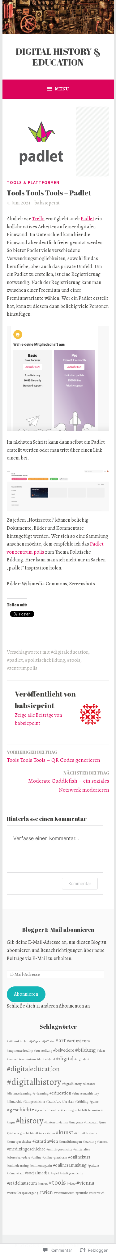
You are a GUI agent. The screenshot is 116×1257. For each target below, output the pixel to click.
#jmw (102, 1122)
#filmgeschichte (34, 1101)
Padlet (87, 218)
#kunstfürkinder (85, 1133)
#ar (52, 1041)
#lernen (102, 1141)
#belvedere (63, 1050)
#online (36, 1157)
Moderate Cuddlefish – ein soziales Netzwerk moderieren (68, 781)
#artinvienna (79, 1041)
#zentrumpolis (22, 668)
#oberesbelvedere (18, 1157)
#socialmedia (37, 1173)
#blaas (101, 1050)
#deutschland (46, 1059)
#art (60, 1040)
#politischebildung (45, 660)
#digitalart (82, 1059)
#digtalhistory (72, 1083)
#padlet (15, 660)
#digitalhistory (34, 1082)
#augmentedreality (20, 1050)
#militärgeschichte (59, 1149)
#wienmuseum (64, 1193)
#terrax (43, 1183)
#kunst (64, 1132)
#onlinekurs (79, 1157)
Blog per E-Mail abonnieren (58, 929)
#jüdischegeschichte (21, 1133)
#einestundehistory (85, 1093)
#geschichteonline (47, 1110)
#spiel (55, 1173)
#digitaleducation (69, 652)
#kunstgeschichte (19, 1141)
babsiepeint (47, 202)
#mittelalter (81, 1149)
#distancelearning (19, 1093)
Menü (62, 89)
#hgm (11, 1122)
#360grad (35, 1041)
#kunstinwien (45, 1141)
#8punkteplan (18, 1041)
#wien (46, 1192)
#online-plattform (54, 1157)
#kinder (41, 1133)
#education (60, 1093)
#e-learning (40, 1093)
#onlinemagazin (41, 1165)
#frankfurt (53, 1101)
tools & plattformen (33, 182)
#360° (45, 1041)
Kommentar (79, 883)
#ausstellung (43, 1050)
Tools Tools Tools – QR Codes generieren (53, 756)
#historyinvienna (56, 1122)
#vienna (85, 1182)
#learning (89, 1141)
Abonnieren (26, 994)
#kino (51, 1133)
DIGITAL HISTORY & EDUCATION (58, 56)
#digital (65, 1058)
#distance (89, 1083)
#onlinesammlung (70, 1165)
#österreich (97, 1193)
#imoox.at (91, 1122)
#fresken (68, 1101)
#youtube (81, 1193)
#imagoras (76, 1122)
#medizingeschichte (26, 1149)
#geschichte (20, 1109)
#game (94, 1101)
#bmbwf (12, 1059)
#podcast (93, 1165)
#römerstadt (15, 1173)
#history (29, 1120)
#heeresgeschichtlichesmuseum (83, 1110)
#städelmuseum (22, 1183)
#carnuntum (27, 1059)
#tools (73, 660)
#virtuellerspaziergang (22, 1193)
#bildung (85, 1050)
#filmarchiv (14, 1101)
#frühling (81, 1101)
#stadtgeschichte (71, 1173)
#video (71, 1183)
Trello (38, 218)
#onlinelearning (18, 1165)
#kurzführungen (70, 1141)
